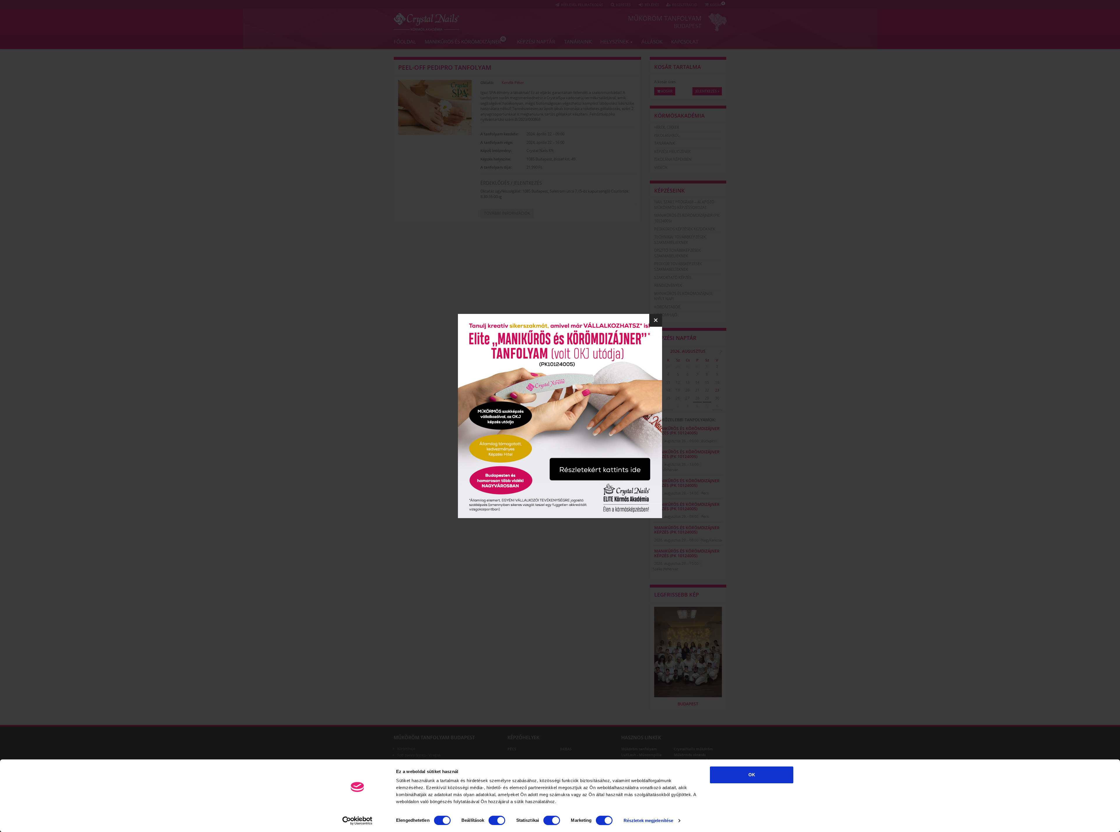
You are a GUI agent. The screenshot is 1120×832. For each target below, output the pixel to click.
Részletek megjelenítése (648, 820)
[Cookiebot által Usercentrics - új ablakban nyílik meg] (357, 820)
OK (751, 774)
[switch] (497, 820)
